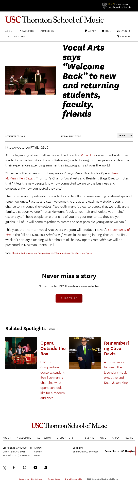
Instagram (25, 467)
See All (52, 329)
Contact (38, 451)
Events (125, 30)
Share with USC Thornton (85, 451)
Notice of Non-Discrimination (31, 478)
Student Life (16, 36)
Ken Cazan (26, 178)
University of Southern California (116, 5)
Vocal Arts (88, 155)
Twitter (5, 467)
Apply (92, 30)
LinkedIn (46, 467)
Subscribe (69, 298)
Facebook (15, 467)
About (9, 30)
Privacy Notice (54, 478)
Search (125, 36)
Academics (27, 30)
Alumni (38, 447)
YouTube (35, 467)
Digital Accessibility (73, 478)
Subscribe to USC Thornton (120, 451)
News (37, 455)
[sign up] (131, 452)
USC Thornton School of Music (69, 19)
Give (108, 30)
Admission (47, 30)
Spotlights (78, 447)
